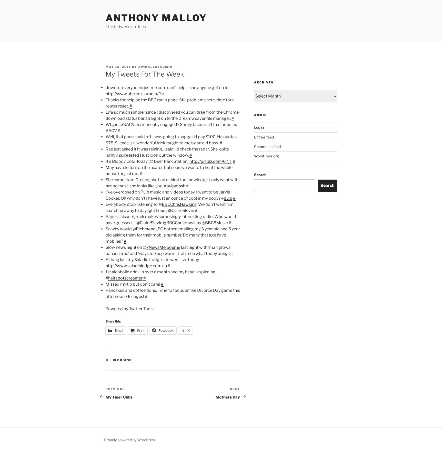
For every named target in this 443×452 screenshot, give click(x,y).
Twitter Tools (141, 308)
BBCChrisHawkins (179, 204)
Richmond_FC (149, 229)
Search (260, 175)
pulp (228, 198)
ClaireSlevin (183, 210)
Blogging (122, 360)
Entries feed (264, 137)
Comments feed (267, 146)
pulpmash (175, 186)
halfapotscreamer (125, 278)
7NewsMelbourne (163, 247)
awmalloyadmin (155, 67)
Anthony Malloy (156, 18)
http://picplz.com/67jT (210, 161)
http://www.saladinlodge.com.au (136, 265)
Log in (259, 127)
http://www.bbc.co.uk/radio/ (132, 93)
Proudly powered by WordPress (130, 440)
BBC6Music (216, 222)
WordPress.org (266, 156)
